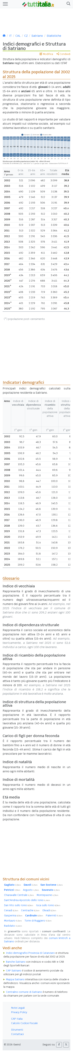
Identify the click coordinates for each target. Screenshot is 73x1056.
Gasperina (13, 915)
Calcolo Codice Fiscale (24, 1023)
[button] (67, 4)
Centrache (30, 910)
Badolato (13, 925)
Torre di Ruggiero (38, 920)
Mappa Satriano (15, 979)
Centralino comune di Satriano (24, 992)
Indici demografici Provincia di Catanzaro (30, 952)
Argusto (31, 889)
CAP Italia (17, 1018)
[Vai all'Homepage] (38, 3)
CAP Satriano (13, 970)
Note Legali (18, 1007)
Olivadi (49, 910)
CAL (18, 36)
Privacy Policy (19, 1012)
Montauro (13, 920)
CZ (26, 36)
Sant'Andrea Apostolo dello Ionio (27, 900)
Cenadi (11, 910)
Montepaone (47, 895)
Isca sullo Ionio (48, 905)
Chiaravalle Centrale (19, 895)
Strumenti (17, 1029)
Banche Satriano (16, 961)
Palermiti (54, 915)
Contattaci (17, 1034)
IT (10, 36)
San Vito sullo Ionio (18, 905)
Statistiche (54, 36)
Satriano (37, 36)
